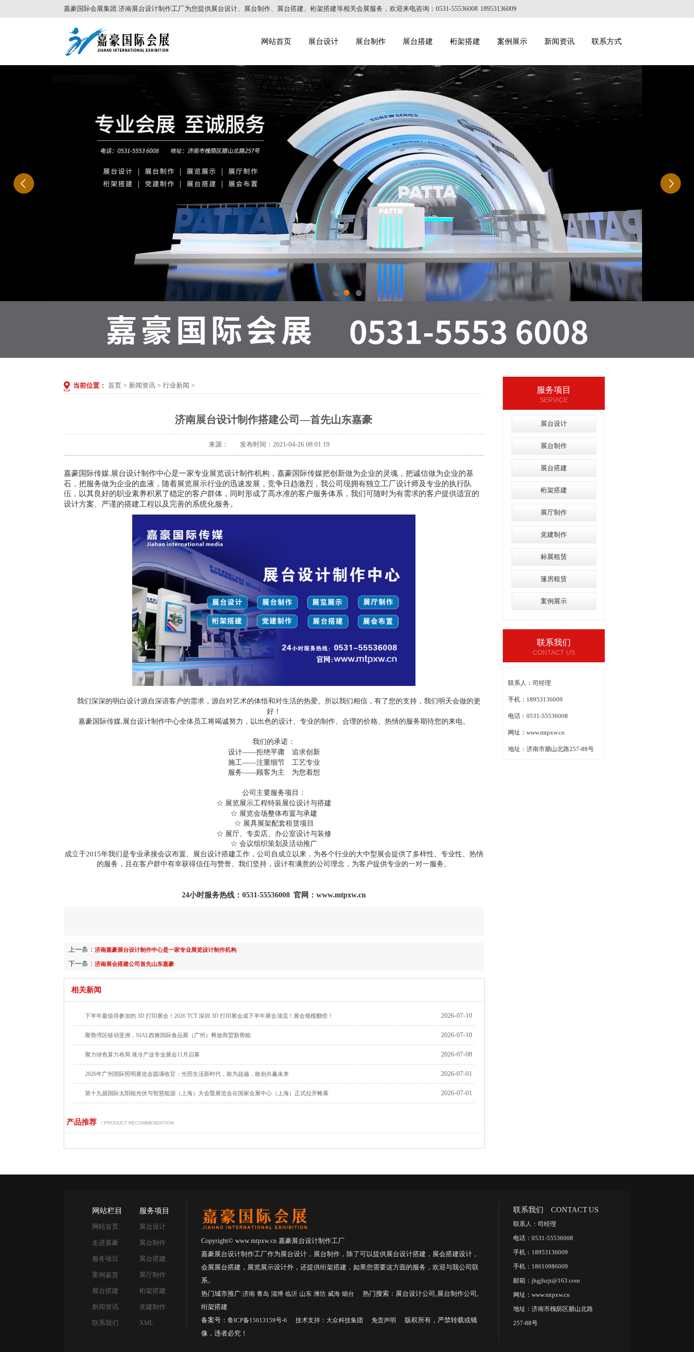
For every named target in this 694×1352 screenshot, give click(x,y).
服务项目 (105, 1258)
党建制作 (554, 534)
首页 (114, 385)
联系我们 (105, 1323)
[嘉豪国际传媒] (254, 1217)
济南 (249, 1293)
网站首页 (276, 41)
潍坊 (319, 1293)
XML (146, 1323)
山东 (305, 1293)
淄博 (277, 1293)
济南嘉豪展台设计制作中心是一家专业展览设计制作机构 (166, 949)
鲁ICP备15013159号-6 (257, 1320)
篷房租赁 (554, 579)
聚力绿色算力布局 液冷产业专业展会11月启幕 (142, 1054)
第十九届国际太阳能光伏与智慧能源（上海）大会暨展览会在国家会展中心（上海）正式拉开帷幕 (207, 1093)
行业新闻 (176, 385)
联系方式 (607, 41)
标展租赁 (554, 556)
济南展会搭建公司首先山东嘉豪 (134, 964)
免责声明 (384, 1320)
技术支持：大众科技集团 (329, 1320)
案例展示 (512, 41)
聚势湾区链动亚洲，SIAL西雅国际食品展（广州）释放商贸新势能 (168, 1035)
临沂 (291, 1293)
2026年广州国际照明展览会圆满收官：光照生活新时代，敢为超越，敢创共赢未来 (187, 1074)
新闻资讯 (559, 41)
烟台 (348, 1293)
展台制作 (370, 41)
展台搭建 (418, 41)
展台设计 (323, 41)
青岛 (263, 1293)
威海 (334, 1293)
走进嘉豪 (105, 1242)
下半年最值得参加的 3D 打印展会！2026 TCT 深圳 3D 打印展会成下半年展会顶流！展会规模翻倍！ (209, 1016)
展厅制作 (554, 512)
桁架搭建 (465, 41)
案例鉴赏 (105, 1274)
